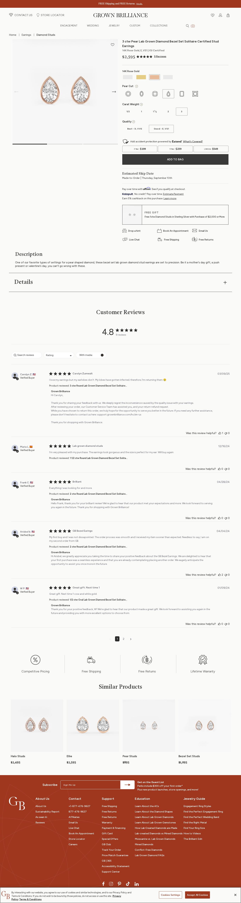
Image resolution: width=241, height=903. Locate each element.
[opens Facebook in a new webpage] (103, 883)
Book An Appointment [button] (81, 833)
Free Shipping (109, 806)
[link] (151, 56)
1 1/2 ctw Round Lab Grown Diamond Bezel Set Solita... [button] (99, 458)
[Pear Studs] (149, 725)
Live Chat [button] (74, 828)
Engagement (68, 25)
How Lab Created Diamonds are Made (156, 828)
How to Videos (192, 833)
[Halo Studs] (37, 725)
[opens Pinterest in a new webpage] (119, 883)
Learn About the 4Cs (147, 806)
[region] (120, 895)
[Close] (235, 895)
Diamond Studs (45, 34)
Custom (134, 25)
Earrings (26, 34)
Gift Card (107, 833)
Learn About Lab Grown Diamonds (154, 817)
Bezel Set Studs (189, 756)
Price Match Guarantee (115, 855)
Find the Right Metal (195, 822)
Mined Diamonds (144, 844)
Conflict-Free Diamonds (148, 849)
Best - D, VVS (132, 130)
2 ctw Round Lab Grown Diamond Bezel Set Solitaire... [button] (98, 494)
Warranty (107, 822)
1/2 (126, 113)
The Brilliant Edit (192, 838)
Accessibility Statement (115, 866)
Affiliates (74, 817)
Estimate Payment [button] (173, 194)
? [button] (136, 86)
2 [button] (123, 639)
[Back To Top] (234, 884)
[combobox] (59, 355)
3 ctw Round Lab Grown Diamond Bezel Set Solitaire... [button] (98, 385)
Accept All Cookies (197, 894)
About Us (40, 806)
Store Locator (77, 838)
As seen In (41, 817)
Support (108, 799)
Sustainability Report (47, 811)
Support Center (111, 871)
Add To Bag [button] (175, 159)
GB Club (106, 844)
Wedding (93, 25)
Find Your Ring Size (194, 828)
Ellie (69, 756)
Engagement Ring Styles (197, 806)
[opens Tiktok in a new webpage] (128, 883)
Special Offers (110, 838)
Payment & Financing (113, 828)
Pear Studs (130, 756)
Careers (73, 844)
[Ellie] (93, 725)
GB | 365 (107, 860)
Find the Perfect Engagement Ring (203, 811)
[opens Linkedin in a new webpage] (137, 883)
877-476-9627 (78, 811)
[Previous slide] (16, 92)
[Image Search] (193, 25)
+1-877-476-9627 (79, 806)
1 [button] (117, 639)
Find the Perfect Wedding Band (201, 817)
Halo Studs (18, 756)
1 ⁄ (153, 113)
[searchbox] (26, 355)
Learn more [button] (170, 198)
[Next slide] (114, 92)
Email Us (73, 822)
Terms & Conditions (30, 899)
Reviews (40, 822)
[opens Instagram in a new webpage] (111, 883)
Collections (158, 25)
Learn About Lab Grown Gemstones (155, 822)
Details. (139, 4)
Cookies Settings (170, 894)
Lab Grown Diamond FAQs (149, 855)
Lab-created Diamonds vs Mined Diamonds (159, 833)
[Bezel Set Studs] (205, 725)
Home (12, 34)
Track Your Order (111, 849)
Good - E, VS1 (159, 130)
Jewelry (114, 25)
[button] (20, 15)
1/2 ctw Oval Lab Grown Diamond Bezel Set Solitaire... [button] (98, 599)
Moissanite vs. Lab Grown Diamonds (155, 838)
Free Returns (109, 811)
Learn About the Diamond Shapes (154, 811)
